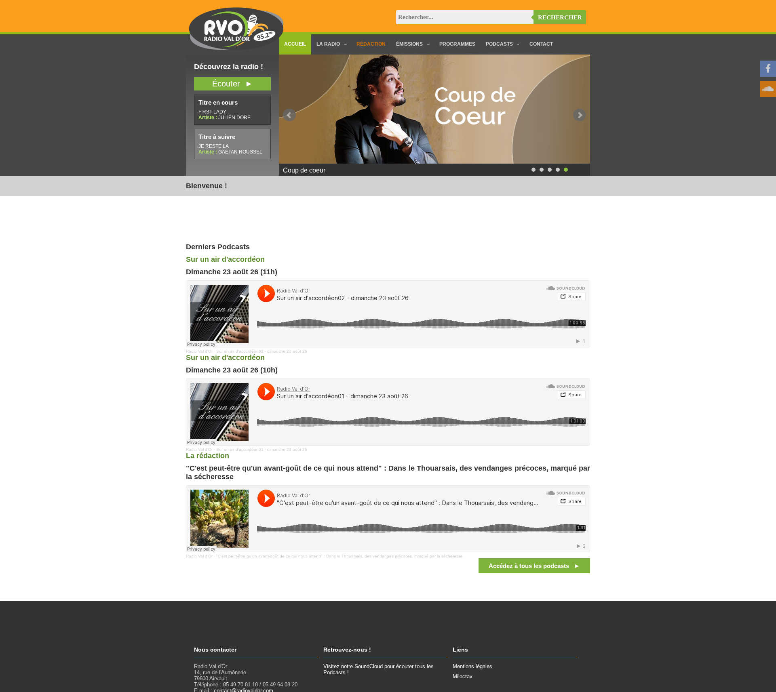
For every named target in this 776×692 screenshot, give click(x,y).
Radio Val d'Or (199, 351)
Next (579, 115)
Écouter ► (232, 83)
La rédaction (207, 456)
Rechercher (560, 17)
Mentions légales (472, 666)
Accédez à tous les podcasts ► (534, 565)
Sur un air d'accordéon (225, 259)
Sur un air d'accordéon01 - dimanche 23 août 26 (261, 449)
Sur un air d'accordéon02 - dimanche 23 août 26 (261, 351)
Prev (289, 115)
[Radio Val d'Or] (236, 48)
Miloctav (462, 676)
